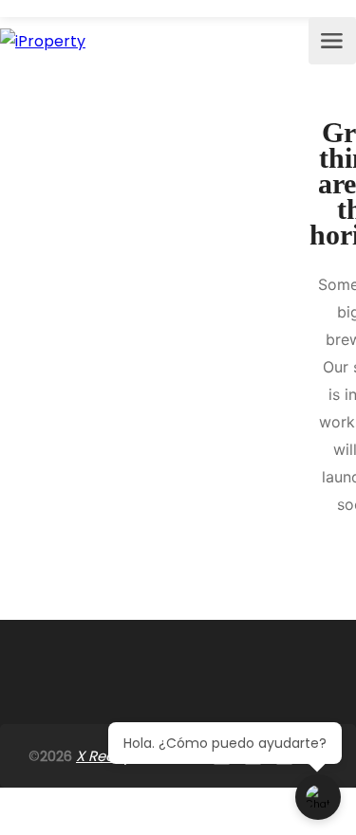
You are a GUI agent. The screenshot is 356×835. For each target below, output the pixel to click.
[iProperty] (42, 41)
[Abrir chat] (318, 797)
